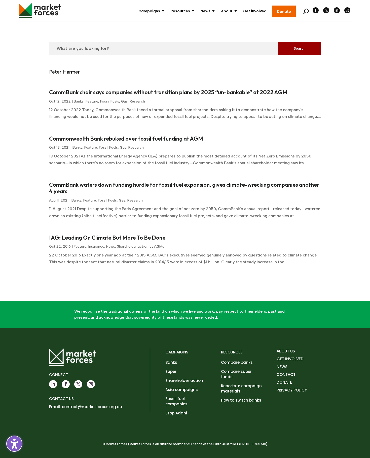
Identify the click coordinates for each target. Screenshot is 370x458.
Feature (92, 101)
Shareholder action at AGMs (140, 246)
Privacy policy (292, 390)
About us (286, 351)
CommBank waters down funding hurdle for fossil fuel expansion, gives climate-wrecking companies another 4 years (184, 188)
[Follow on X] (326, 10)
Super (170, 371)
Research (137, 101)
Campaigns (149, 11)
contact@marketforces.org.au (92, 406)
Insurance (96, 246)
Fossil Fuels (109, 101)
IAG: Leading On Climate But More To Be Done (107, 237)
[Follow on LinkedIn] (337, 10)
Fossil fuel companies (176, 401)
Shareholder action (184, 380)
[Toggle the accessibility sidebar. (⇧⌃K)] (14, 444)
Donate (284, 11)
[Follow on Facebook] (316, 10)
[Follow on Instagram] (347, 10)
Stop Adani (176, 413)
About (227, 11)
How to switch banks (241, 400)
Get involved (255, 11)
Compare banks (237, 362)
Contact (286, 374)
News (205, 11)
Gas (124, 101)
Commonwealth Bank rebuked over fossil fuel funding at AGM (126, 138)
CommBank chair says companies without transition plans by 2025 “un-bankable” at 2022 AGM (168, 92)
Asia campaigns (181, 389)
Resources (180, 11)
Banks (79, 101)
